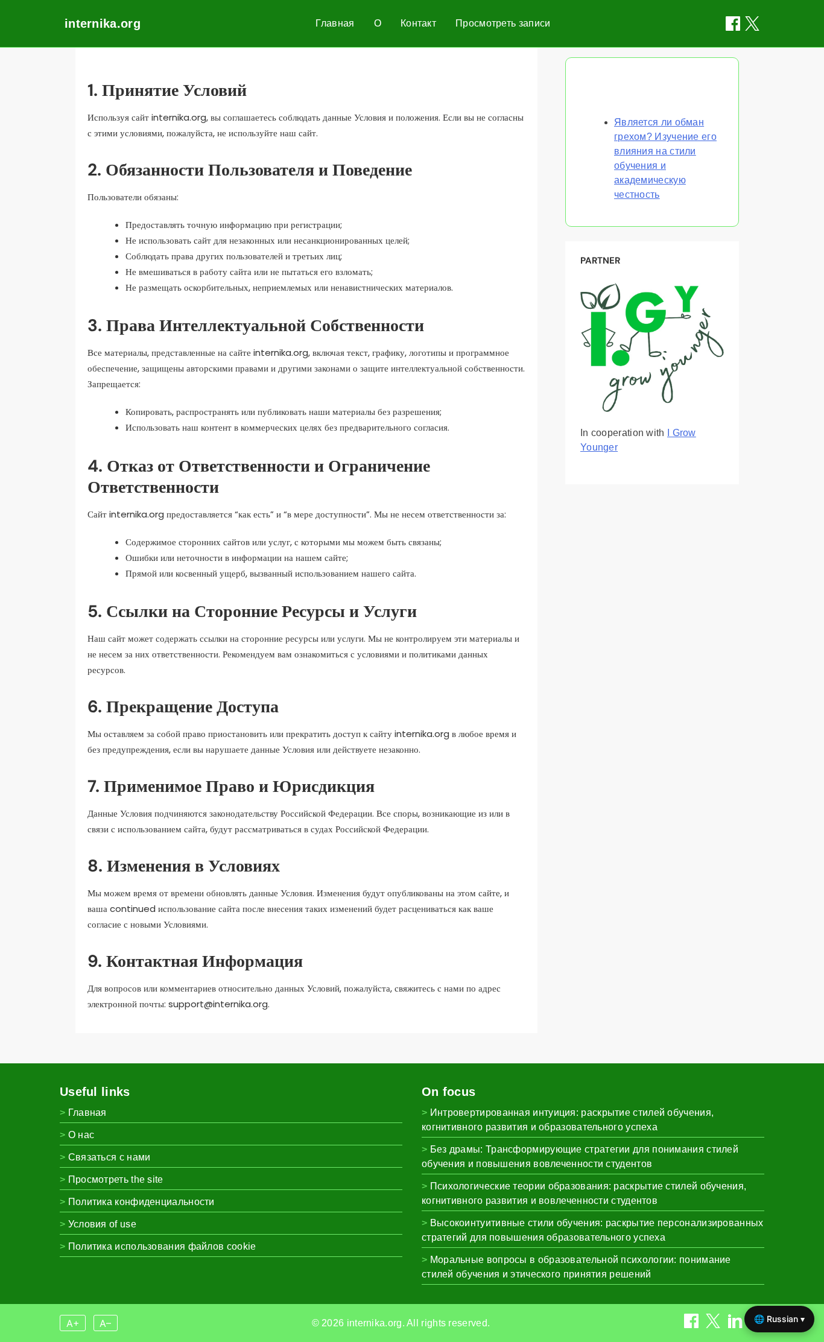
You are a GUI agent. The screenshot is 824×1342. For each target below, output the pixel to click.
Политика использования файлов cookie (162, 1246)
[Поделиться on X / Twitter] (752, 23)
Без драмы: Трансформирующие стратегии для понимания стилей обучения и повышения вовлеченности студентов (580, 1156)
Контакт (418, 23)
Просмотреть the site (115, 1179)
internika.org (103, 23)
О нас (81, 1135)
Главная (334, 23)
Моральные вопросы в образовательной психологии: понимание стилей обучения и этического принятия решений (576, 1267)
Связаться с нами (109, 1157)
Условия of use (102, 1224)
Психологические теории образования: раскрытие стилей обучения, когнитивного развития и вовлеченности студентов (584, 1193)
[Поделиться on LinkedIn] (736, 1325)
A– (105, 1323)
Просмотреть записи (502, 23)
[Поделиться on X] (714, 1325)
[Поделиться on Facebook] (733, 23)
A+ (73, 1323)
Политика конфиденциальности (141, 1202)
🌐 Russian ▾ (779, 1319)
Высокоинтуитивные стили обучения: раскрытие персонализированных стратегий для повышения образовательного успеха (593, 1230)
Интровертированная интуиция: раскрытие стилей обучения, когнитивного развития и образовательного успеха (568, 1119)
